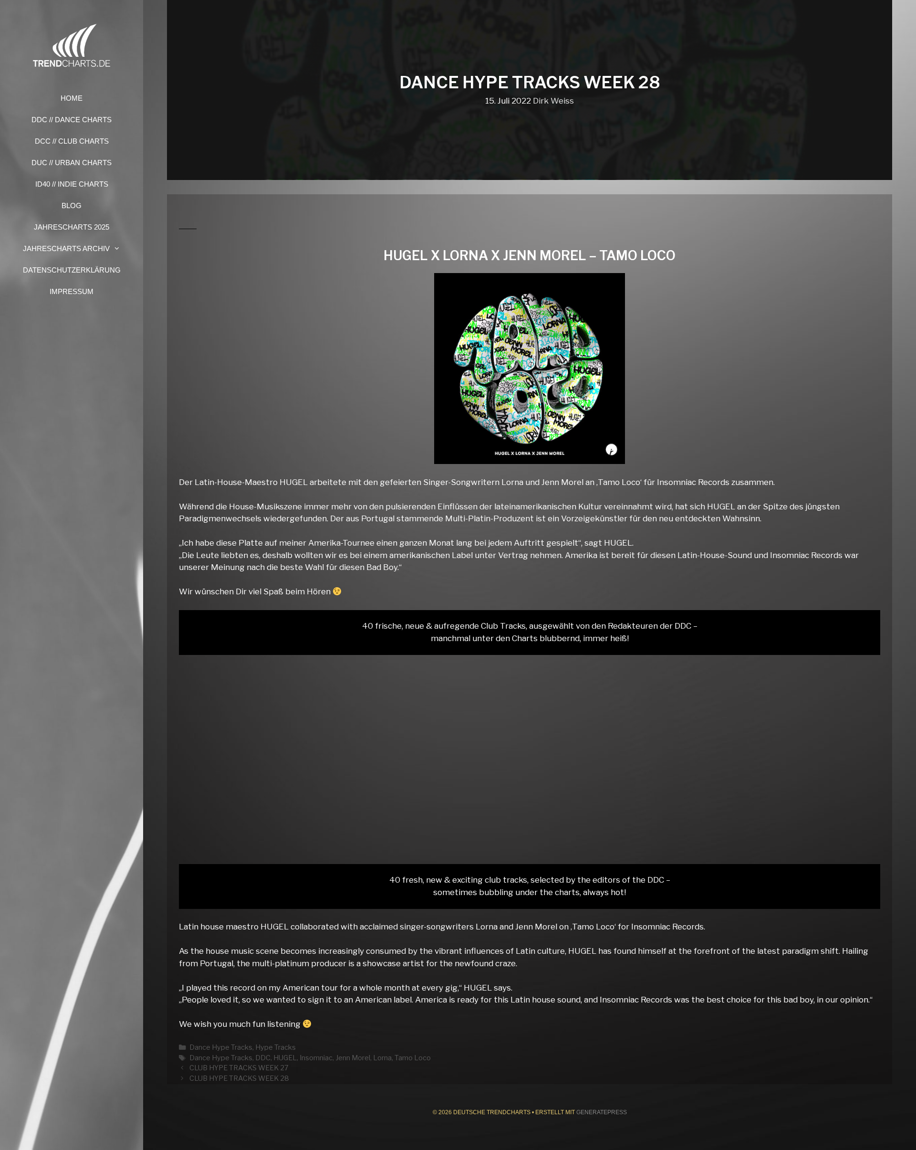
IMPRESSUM (72, 291)
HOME (72, 98)
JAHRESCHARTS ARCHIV (66, 248)
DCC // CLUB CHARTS (72, 141)
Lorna (382, 1058)
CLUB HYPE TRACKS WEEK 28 (239, 1078)
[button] (120, 248)
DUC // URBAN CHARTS (71, 162)
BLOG (72, 205)
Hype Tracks (275, 1047)
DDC (263, 1058)
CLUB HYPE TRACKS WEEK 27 (239, 1068)
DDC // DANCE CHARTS (71, 120)
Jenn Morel (352, 1058)
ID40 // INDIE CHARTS (71, 184)
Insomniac (316, 1058)
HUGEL (285, 1058)
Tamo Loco (413, 1058)
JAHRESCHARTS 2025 (71, 227)
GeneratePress (601, 1112)
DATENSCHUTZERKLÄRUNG (72, 270)
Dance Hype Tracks (220, 1047)
